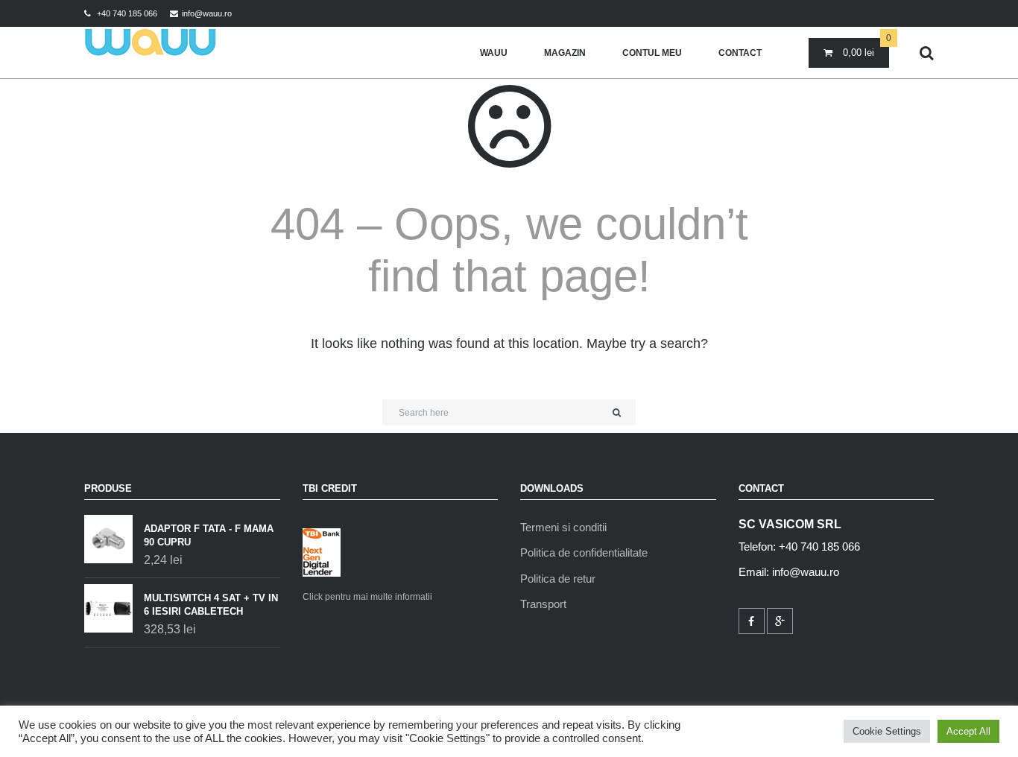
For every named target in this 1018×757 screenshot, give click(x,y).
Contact (740, 53)
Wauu (494, 53)
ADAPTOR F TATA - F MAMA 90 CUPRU (209, 535)
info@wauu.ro (207, 13)
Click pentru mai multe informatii (367, 597)
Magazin (565, 53)
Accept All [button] (968, 731)
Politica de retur (557, 578)
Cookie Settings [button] (887, 731)
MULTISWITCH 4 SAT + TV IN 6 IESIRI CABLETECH (211, 604)
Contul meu (652, 53)
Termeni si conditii (563, 527)
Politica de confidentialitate (584, 552)
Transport (543, 604)
